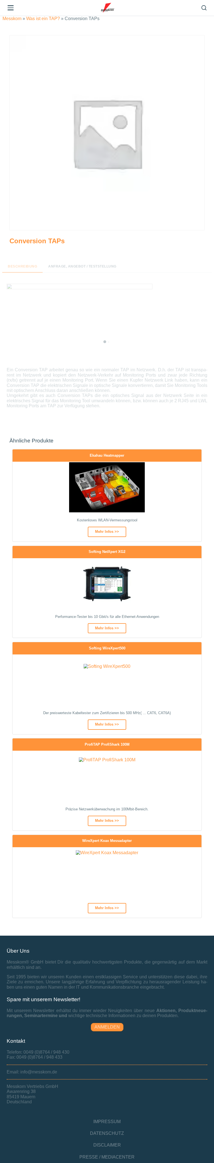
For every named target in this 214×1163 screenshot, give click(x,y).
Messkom (12, 18)
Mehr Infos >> (107, 531)
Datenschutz (107, 1133)
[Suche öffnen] (204, 7)
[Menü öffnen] (10, 8)
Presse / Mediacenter (107, 1157)
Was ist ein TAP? (43, 18)
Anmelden (107, 1027)
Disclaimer (107, 1145)
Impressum (107, 1121)
